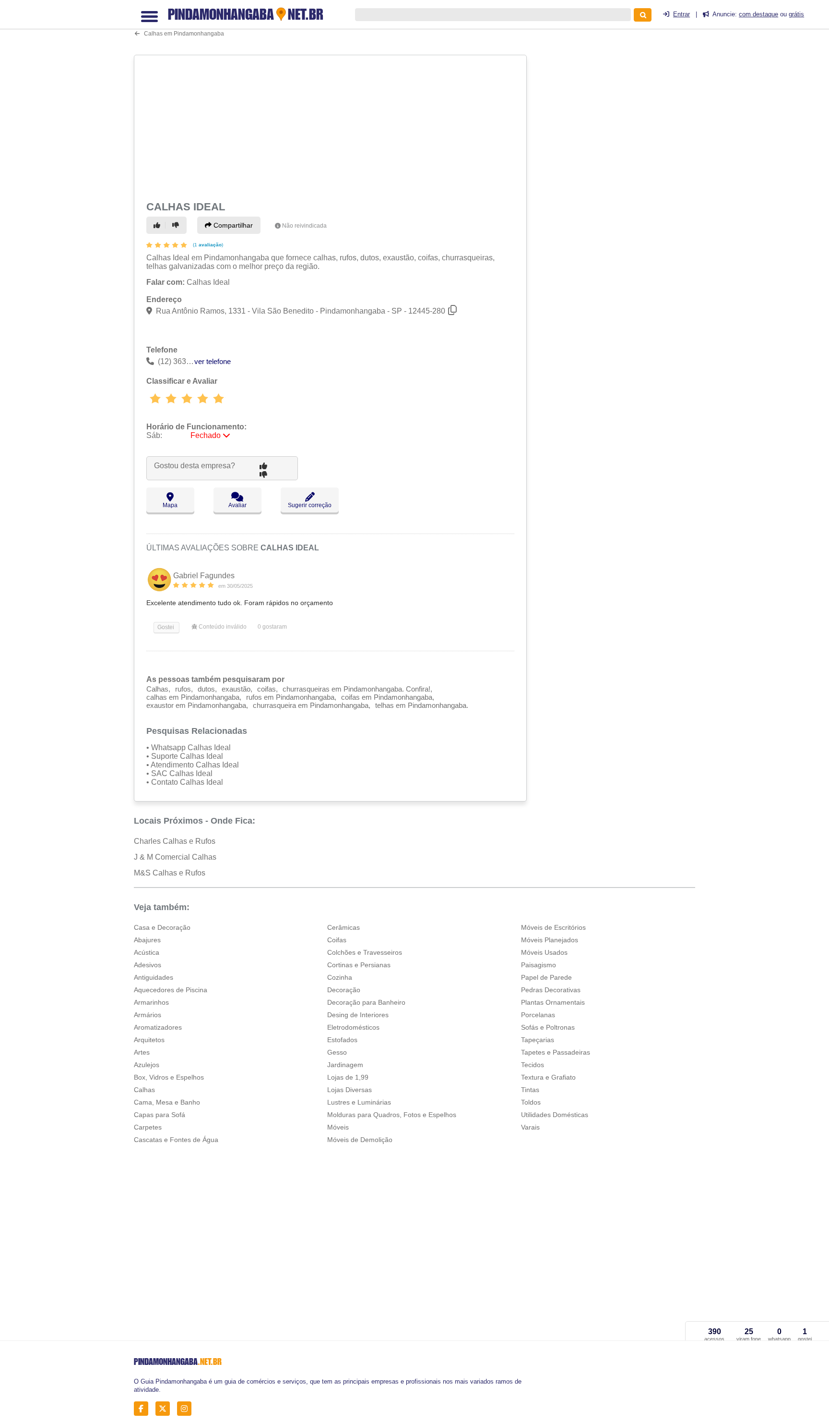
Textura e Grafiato (548, 1077)
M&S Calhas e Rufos (169, 873)
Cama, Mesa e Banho (167, 1102)
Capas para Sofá (159, 1115)
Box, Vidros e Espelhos (169, 1077)
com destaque (758, 14)
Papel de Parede (546, 977)
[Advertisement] (331, 126)
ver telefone (212, 361)
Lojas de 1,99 (347, 1077)
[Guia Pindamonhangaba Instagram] (187, 1408)
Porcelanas (538, 1015)
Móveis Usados (544, 952)
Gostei (165, 627)
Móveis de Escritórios (553, 927)
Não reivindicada (304, 225)
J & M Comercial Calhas (175, 857)
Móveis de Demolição (359, 1139)
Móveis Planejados (549, 940)
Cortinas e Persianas (359, 965)
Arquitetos (149, 1040)
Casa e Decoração (162, 927)
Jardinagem (345, 1065)
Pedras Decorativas (550, 990)
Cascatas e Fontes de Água (176, 1139)
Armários (147, 1015)
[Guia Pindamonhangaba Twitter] (165, 1408)
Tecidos (532, 1065)
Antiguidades (153, 977)
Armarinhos (151, 1002)
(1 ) (207, 244)
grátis (796, 14)
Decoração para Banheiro (366, 1002)
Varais (530, 1127)
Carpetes (148, 1127)
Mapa (170, 505)
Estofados (342, 1040)
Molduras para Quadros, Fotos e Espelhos (391, 1115)
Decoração (343, 990)
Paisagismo (538, 965)
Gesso (337, 1052)
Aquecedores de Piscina (170, 990)
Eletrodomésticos (353, 1027)
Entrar (681, 14)
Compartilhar (232, 225)
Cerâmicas (343, 927)
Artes (142, 1052)
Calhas (144, 1090)
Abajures (147, 940)
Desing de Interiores (358, 1015)
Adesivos (147, 965)
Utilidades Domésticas (554, 1115)
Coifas (336, 940)
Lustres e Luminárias (359, 1102)
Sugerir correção (310, 505)
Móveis (338, 1127)
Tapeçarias (537, 1040)
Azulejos (146, 1065)
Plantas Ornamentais (553, 1002)
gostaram (272, 626)
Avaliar (237, 505)
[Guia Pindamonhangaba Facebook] (144, 1408)
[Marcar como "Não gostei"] (177, 225)
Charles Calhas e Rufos (174, 841)
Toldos (531, 1102)
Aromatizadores (158, 1027)
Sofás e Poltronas (548, 1027)
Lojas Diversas (349, 1090)
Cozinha (339, 977)
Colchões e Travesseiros (364, 952)
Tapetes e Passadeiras (555, 1052)
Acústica (146, 952)
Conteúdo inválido (222, 626)
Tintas (530, 1090)
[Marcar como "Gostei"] (158, 225)
